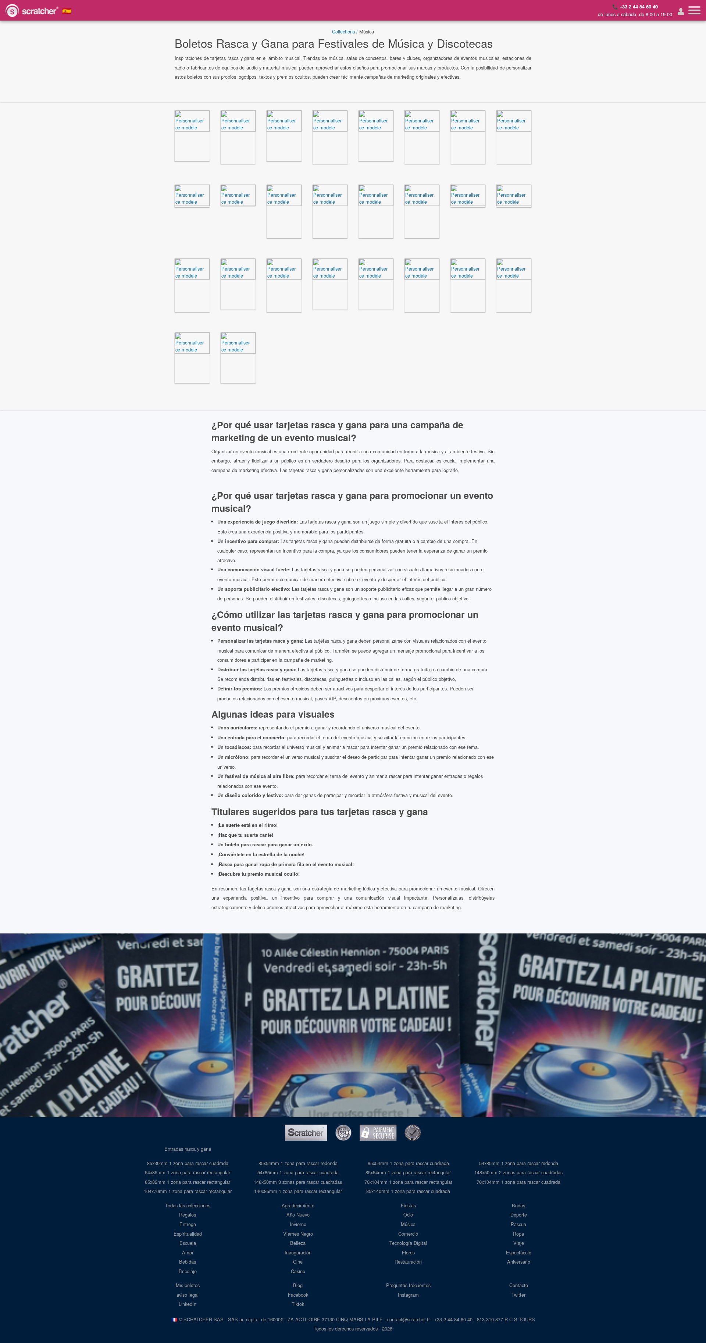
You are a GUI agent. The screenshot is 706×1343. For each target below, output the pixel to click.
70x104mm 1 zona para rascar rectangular (408, 1181)
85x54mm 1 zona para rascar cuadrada (408, 1163)
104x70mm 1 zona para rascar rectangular (188, 1190)
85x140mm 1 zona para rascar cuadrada (408, 1190)
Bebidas (187, 1261)
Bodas (518, 1205)
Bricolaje (188, 1271)
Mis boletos (188, 1285)
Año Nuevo (298, 1214)
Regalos (187, 1214)
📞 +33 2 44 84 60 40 (635, 6)
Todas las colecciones (187, 1205)
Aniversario (518, 1261)
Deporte (518, 1214)
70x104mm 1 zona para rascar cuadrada (518, 1181)
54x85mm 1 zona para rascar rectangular (187, 1172)
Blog (298, 1285)
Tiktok (298, 1303)
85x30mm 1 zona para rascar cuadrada (187, 1163)
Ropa (518, 1233)
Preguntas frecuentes (408, 1285)
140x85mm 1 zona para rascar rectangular (298, 1190)
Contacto (518, 1285)
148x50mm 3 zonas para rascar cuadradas (298, 1181)
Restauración (408, 1261)
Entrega (187, 1224)
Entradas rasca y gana (187, 1148)
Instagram (408, 1294)
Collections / (345, 31)
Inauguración (298, 1252)
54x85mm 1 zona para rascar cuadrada (298, 1172)
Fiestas (408, 1205)
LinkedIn (187, 1303)
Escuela (187, 1242)
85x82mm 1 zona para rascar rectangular (187, 1181)
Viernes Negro (298, 1233)
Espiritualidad (188, 1233)
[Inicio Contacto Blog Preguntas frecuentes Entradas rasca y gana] (694, 10)
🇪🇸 (67, 10)
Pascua (518, 1224)
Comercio (408, 1233)
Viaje (518, 1242)
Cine (298, 1261)
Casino (298, 1271)
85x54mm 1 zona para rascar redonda (298, 1163)
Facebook (298, 1294)
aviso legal (187, 1294)
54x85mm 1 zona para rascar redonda (518, 1163)
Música (408, 1224)
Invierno (298, 1224)
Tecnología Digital (408, 1242)
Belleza (298, 1242)
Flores (408, 1252)
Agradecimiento (298, 1205)
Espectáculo (518, 1252)
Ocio (408, 1214)
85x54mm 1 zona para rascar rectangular (408, 1172)
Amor (187, 1252)
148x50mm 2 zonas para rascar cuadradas (518, 1172)
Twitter (518, 1294)
